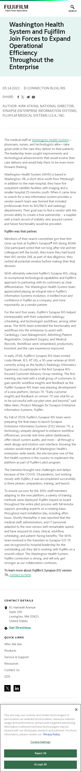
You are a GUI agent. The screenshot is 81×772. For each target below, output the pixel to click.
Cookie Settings (40, 742)
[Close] (76, 709)
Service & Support (16, 657)
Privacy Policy (51, 734)
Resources (11, 663)
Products (10, 650)
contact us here (20, 575)
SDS (7, 676)
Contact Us (11, 670)
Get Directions (20, 627)
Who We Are (13, 644)
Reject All (40, 753)
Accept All (40, 764)
